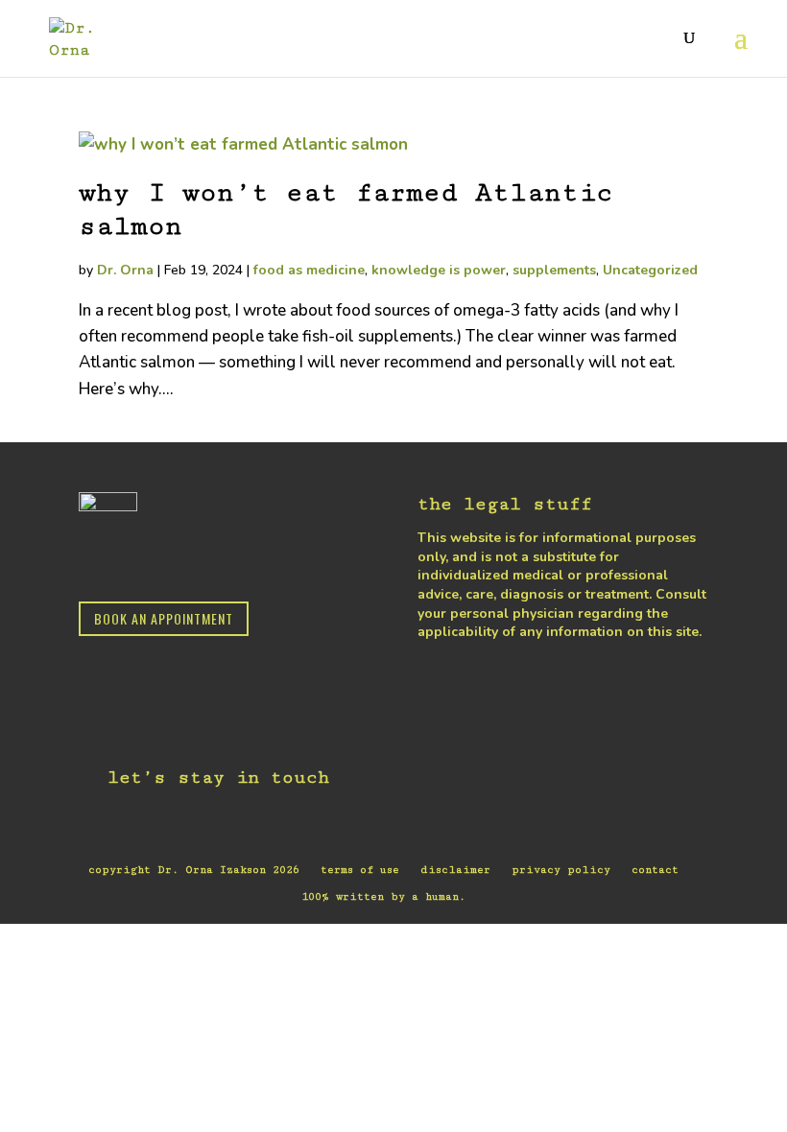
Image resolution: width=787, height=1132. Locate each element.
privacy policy (561, 869)
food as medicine (309, 270)
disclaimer (455, 869)
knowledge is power (438, 270)
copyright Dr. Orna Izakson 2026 (193, 869)
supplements (554, 270)
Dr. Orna (125, 270)
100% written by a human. (383, 896)
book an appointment (163, 618)
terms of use (360, 869)
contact (655, 869)
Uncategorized (650, 270)
